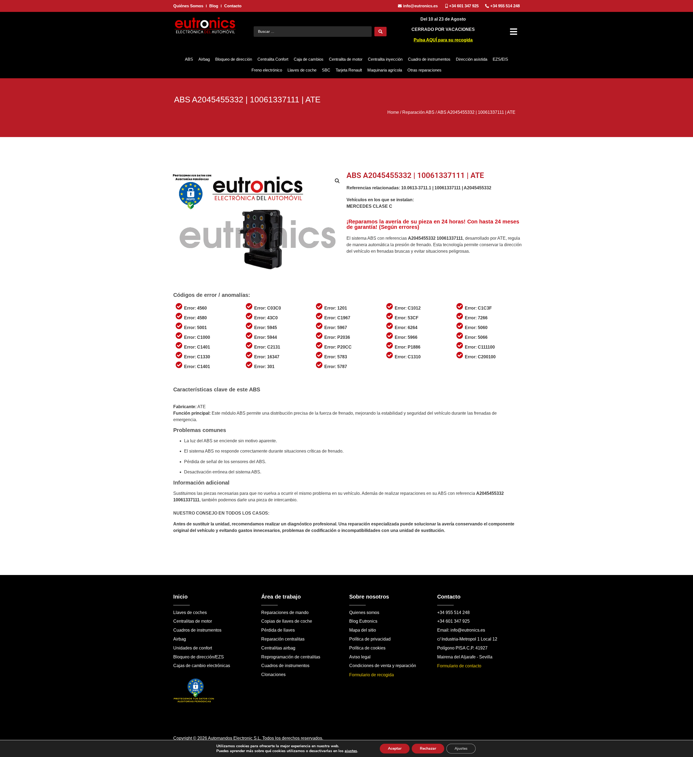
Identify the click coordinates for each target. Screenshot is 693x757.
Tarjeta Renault (349, 70)
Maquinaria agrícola (384, 70)
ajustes (351, 751)
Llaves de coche (301, 70)
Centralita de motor (345, 59)
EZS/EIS (500, 59)
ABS (189, 59)
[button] (514, 32)
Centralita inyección (385, 59)
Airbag (204, 59)
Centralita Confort (272, 59)
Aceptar (394, 748)
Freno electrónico (266, 70)
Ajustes (461, 748)
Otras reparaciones (424, 70)
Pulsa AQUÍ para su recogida (443, 40)
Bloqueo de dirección (233, 59)
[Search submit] (380, 31)
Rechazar (428, 748)
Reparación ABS (418, 112)
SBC (326, 70)
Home (393, 112)
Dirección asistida (471, 59)
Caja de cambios (308, 59)
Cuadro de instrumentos (429, 59)
